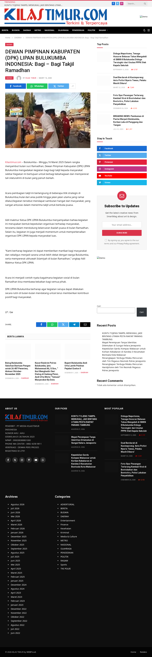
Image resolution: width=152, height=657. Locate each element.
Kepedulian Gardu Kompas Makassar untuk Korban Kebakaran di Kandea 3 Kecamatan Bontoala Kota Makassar (123, 351)
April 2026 (16, 520)
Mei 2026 (15, 516)
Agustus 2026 (17, 504)
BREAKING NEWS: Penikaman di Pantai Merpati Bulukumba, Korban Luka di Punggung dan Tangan (128, 120)
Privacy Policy (123, 243)
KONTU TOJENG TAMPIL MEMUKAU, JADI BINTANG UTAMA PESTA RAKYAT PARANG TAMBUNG (34, 5)
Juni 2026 (15, 512)
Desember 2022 (18, 608)
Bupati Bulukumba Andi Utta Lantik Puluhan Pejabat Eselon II (76, 366)
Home (133, 652)
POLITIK (91, 30)
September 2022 (19, 620)
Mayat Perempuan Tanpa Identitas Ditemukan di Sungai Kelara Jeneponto (83, 440)
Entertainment (68, 520)
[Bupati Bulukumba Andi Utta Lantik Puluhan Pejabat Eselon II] (77, 351)
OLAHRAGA (63, 30)
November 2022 (19, 612)
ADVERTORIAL (67, 504)
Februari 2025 (18, 576)
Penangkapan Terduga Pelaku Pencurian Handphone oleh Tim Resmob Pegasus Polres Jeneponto (122, 367)
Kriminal (65, 532)
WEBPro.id (31, 652)
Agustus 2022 (17, 625)
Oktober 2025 (17, 544)
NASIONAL (49, 30)
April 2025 (16, 568)
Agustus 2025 (17, 552)
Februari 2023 (18, 600)
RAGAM (102, 30)
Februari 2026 (18, 528)
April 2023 (16, 592)
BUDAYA (16, 30)
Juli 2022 (15, 629)
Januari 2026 (17, 532)
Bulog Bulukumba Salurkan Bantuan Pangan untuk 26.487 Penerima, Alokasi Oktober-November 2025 (17, 368)
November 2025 (19, 540)
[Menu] (149, 30)
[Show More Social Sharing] (73, 86)
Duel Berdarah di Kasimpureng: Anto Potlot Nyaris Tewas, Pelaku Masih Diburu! (129, 80)
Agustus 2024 (17, 588)
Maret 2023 (16, 596)
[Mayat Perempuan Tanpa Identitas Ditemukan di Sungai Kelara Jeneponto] (62, 440)
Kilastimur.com (13, 162)
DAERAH (27, 30)
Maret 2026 (16, 524)
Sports (64, 564)
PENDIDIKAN (78, 30)
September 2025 (19, 548)
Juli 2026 (15, 508)
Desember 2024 (18, 584)
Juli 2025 (15, 556)
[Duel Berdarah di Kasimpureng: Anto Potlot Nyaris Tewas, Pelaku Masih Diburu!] (104, 81)
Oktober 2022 (17, 616)
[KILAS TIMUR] (55, 17)
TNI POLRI (66, 568)
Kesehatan (66, 528)
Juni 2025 (15, 560)
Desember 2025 (18, 536)
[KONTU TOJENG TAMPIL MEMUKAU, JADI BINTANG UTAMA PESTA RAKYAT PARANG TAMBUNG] (62, 419)
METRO (37, 30)
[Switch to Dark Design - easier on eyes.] (144, 30)
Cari (99, 306)
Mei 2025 (15, 564)
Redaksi (143, 652)
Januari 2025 (17, 580)
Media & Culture (69, 536)
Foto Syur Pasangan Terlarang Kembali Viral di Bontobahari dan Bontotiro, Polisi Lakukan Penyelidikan (129, 99)
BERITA (5, 30)
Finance (64, 524)
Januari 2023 (17, 604)
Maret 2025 (16, 572)
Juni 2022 (15, 633)
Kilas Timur (31, 78)
